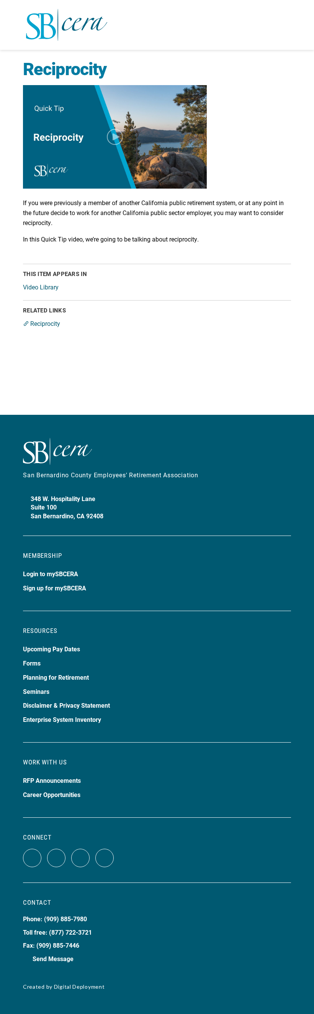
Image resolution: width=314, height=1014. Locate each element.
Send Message (53, 959)
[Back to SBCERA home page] (66, 20)
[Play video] (115, 137)
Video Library (41, 287)
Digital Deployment (79, 986)
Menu (284, 25)
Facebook (32, 858)
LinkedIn (104, 858)
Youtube (80, 858)
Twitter (56, 858)
